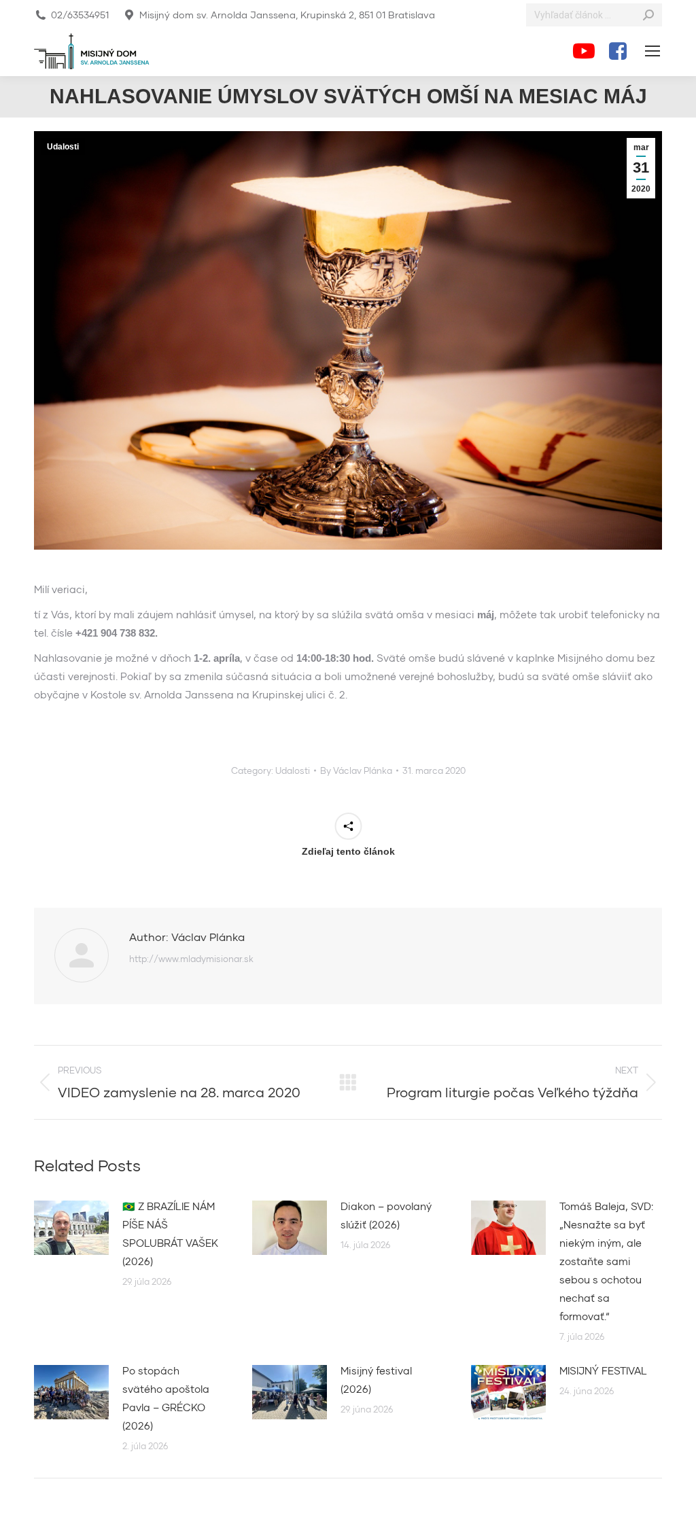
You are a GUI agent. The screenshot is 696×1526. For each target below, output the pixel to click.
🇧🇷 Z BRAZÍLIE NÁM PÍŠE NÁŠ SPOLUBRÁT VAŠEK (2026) (170, 1233)
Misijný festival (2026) (376, 1379)
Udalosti (63, 147)
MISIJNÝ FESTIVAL (603, 1370)
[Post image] (71, 1228)
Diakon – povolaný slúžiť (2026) (386, 1215)
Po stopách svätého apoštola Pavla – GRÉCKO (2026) (165, 1398)
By (356, 770)
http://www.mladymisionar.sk (191, 958)
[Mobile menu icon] (652, 50)
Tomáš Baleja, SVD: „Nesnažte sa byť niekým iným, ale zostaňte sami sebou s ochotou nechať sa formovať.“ (606, 1261)
